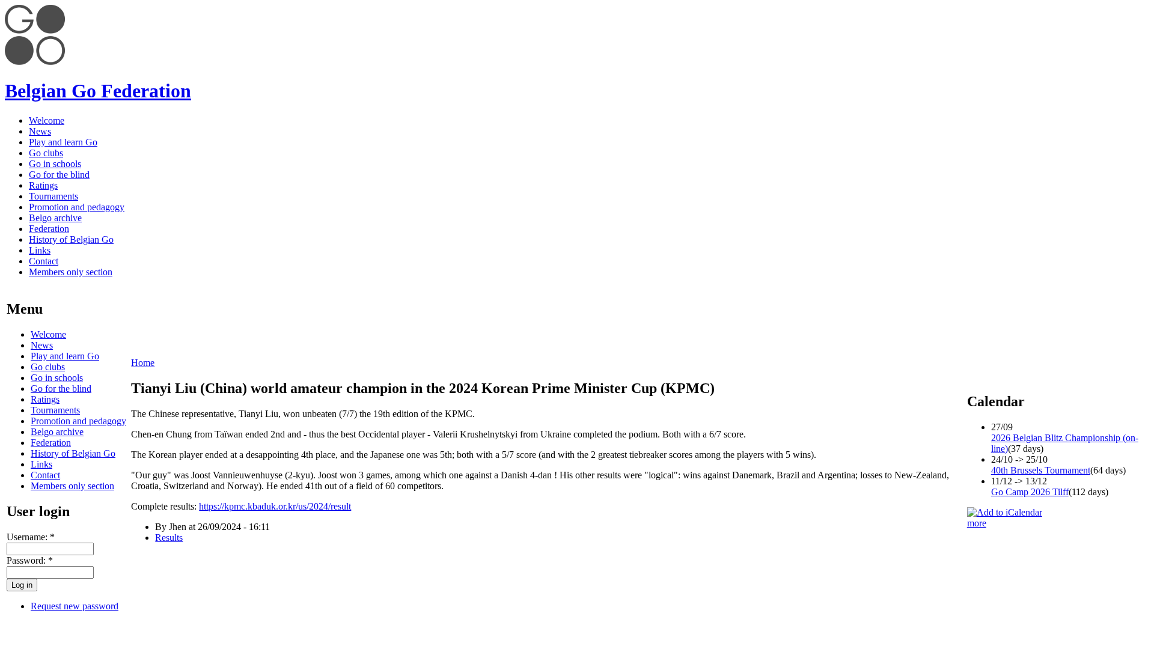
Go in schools (55, 164)
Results (169, 537)
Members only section (70, 272)
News (40, 131)
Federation (49, 229)
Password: (30, 560)
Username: (31, 537)
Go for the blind (59, 174)
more (976, 523)
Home (142, 363)
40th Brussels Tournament (1040, 470)
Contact (43, 261)
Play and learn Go (63, 142)
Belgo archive (55, 218)
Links (39, 250)
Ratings (43, 185)
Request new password (74, 606)
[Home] (35, 61)
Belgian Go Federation (98, 91)
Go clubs (46, 153)
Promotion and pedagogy (76, 207)
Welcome (46, 120)
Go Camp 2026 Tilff (1030, 492)
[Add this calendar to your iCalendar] (1004, 512)
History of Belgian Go (71, 239)
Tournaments (53, 196)
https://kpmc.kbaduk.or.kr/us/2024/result (275, 506)
